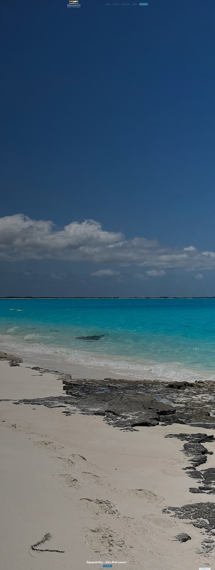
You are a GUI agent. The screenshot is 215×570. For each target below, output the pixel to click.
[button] (108, 4)
